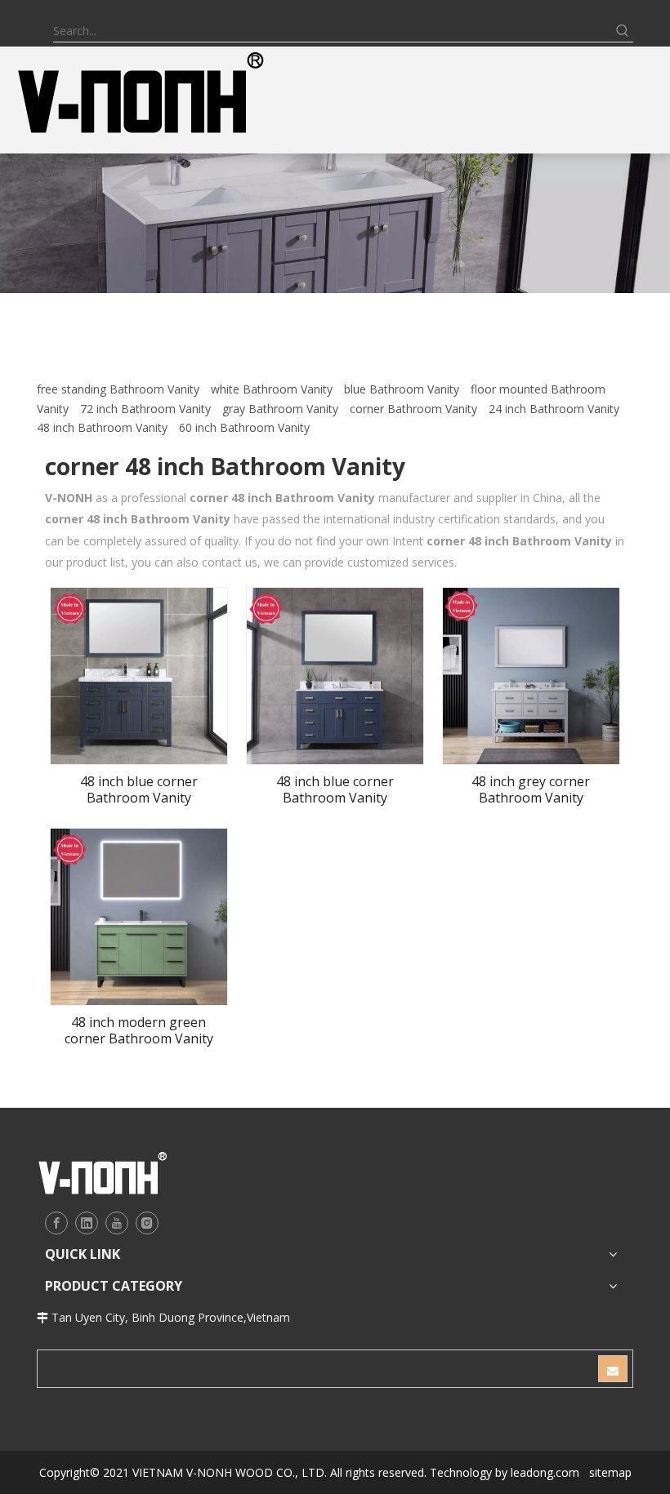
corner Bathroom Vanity (413, 408)
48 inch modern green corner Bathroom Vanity (139, 1030)
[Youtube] (116, 1223)
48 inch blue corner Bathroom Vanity (139, 789)
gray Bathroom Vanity (280, 408)
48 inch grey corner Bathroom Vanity (530, 789)
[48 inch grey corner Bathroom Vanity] (531, 674)
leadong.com (545, 1472)
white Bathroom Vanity (272, 389)
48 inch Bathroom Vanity (102, 427)
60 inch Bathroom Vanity (244, 427)
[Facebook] (56, 1223)
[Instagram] (147, 1223)
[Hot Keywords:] (622, 31)
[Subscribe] (613, 1368)
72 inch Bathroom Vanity (145, 408)
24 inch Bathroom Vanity (554, 408)
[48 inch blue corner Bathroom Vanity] (139, 674)
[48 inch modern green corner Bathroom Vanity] (139, 915)
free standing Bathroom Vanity (118, 389)
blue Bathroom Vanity (401, 389)
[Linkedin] (86, 1223)
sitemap (610, 1472)
